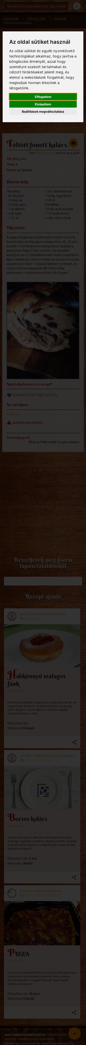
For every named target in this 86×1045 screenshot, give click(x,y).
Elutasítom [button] (43, 104)
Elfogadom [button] (43, 97)
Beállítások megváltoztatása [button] (43, 111)
